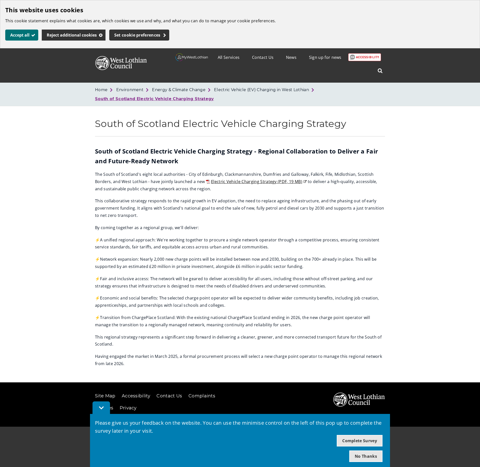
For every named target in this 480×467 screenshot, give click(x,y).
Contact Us (263, 57)
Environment (130, 89)
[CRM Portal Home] (192, 59)
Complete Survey (359, 440)
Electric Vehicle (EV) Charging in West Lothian (261, 89)
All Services (229, 57)
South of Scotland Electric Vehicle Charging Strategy (154, 98)
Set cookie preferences (137, 35)
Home (101, 89)
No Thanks (366, 456)
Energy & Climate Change (178, 89)
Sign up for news (325, 57)
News (291, 57)
